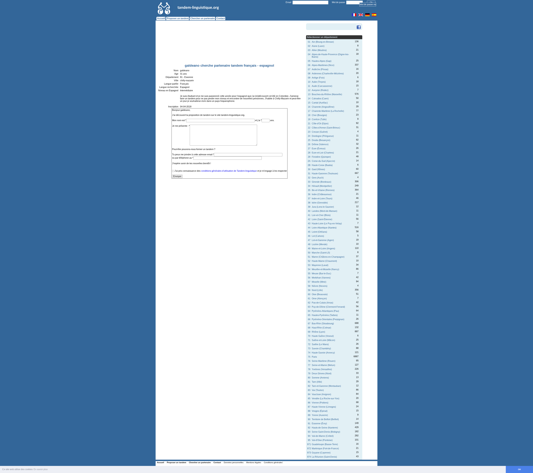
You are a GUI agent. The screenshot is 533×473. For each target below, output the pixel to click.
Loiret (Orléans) (319, 232)
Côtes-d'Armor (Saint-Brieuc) (326, 128)
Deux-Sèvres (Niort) (321, 373)
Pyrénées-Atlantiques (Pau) (325, 311)
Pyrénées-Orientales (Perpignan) (328, 319)
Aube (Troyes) (319, 82)
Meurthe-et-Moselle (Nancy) (325, 269)
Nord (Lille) (317, 290)
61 (309, 298)
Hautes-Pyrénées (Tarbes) (325, 315)
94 (309, 436)
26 (309, 144)
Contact (221, 18)
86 (309, 402)
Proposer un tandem (177, 18)
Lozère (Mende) (319, 244)
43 (309, 223)
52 (309, 261)
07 (309, 69)
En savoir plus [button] (41, 469)
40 (309, 211)
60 (309, 294)
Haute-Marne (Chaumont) (324, 261)
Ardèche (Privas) (320, 69)
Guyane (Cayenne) (321, 452)
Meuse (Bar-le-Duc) (321, 273)
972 (309, 448)
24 (309, 136)
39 (309, 207)
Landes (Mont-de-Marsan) (324, 211)
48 (309, 244)
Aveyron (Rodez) (320, 90)
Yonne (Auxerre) (320, 415)
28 (309, 153)
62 (309, 302)
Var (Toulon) (318, 390)
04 (309, 54)
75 (309, 357)
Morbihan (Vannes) (321, 277)
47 (309, 240)
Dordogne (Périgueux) (323, 136)
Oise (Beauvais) (320, 294)
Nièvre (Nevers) (319, 286)
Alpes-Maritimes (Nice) (323, 65)
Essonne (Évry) (319, 423)
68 (309, 327)
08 (309, 73)
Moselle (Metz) (319, 282)
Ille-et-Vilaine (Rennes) (323, 190)
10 (309, 82)
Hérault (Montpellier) (322, 186)
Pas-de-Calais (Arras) (322, 302)
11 (309, 86)
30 (309, 169)
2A (309, 161)
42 (309, 219)
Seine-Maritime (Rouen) (323, 361)
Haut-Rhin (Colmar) (321, 327)
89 (309, 415)
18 (309, 115)
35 (309, 190)
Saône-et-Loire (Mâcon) (323, 340)
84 (309, 394)
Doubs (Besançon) (321, 140)
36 (309, 194)
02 (309, 46)
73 (309, 348)
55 (309, 273)
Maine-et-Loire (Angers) (323, 248)
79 (309, 373)
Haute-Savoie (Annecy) (323, 352)
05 (309, 61)
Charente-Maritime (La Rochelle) (328, 111)
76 (309, 361)
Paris (314, 357)
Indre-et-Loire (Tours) (322, 198)
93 (309, 432)
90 (309, 419)
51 (309, 257)
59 (309, 290)
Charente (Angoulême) (323, 107)
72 (309, 344)
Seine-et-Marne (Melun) (323, 365)
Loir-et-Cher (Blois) (321, 215)
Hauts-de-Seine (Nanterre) (325, 427)
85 (309, 398)
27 (309, 148)
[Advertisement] (230, 42)
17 (309, 111)
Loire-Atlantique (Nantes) (324, 228)
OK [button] (519, 469)
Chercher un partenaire (202, 18)
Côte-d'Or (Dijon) (320, 123)
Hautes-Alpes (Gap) (321, 61)
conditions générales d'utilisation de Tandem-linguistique (229, 171)
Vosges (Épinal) (319, 411)
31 (309, 173)
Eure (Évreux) (318, 148)
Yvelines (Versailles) (322, 369)
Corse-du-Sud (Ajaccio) (323, 161)
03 (309, 50)
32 (309, 178)
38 (309, 203)
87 (309, 407)
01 (309, 42)
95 (309, 440)
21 (309, 123)
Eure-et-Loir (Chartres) (323, 153)
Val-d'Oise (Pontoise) (322, 440)
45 (309, 232)
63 (309, 307)
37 (309, 198)
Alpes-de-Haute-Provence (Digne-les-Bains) (330, 55)
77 (309, 365)
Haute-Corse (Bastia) (322, 165)
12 (309, 90)
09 (309, 78)
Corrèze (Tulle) (319, 119)
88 (309, 411)
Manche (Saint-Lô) (321, 252)
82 (309, 386)
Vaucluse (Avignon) (321, 394)
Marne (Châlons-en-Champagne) (328, 257)
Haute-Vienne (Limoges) (324, 407)
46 (309, 236)
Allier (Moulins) (319, 50)
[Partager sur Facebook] (358, 24)
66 (309, 319)
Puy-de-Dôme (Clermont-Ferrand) (328, 307)
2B (309, 165)
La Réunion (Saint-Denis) (324, 457)
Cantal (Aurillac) (320, 103)
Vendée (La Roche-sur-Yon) (325, 398)
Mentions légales (253, 462)
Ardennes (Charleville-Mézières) (328, 73)
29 (309, 157)
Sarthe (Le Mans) (320, 344)
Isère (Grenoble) (320, 203)
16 (309, 107)
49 (309, 248)
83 (309, 390)
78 (309, 369)
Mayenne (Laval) (320, 265)
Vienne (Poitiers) (320, 402)
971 (309, 444)
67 (309, 323)
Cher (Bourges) (319, 115)
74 (309, 352)
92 (309, 427)
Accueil (161, 18)
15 (309, 103)
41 (309, 215)
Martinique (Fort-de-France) (325, 448)
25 (309, 140)
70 (309, 336)
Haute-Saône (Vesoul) (323, 336)
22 (309, 128)
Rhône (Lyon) (318, 332)
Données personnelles (233, 462)
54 (309, 269)
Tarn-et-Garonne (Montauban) (326, 386)
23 (309, 132)
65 (309, 315)
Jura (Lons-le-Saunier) (323, 207)
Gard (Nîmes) (318, 169)
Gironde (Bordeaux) (321, 182)
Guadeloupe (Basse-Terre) (325, 444)
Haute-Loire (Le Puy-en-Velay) (327, 223)
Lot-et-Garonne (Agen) (323, 240)
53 (309, 265)
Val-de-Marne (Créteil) (323, 436)
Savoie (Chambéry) (321, 348)
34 (309, 186)
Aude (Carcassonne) (322, 86)
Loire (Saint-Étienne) (322, 219)
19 (309, 119)
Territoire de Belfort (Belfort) (325, 419)
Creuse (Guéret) (320, 132)
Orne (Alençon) (319, 298)
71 (309, 340)
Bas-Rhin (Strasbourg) (323, 323)
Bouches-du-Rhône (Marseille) (327, 94)
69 (309, 332)
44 (309, 228)
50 (309, 252)
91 (309, 423)
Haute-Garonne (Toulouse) (325, 173)
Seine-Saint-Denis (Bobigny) (326, 432)
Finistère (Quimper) (321, 157)
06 (309, 65)
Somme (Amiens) (320, 377)
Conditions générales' (273, 462)
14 (309, 98)
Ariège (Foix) (318, 78)
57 (309, 282)
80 (309, 377)
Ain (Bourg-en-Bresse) (323, 42)
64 (309, 311)
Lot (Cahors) (318, 236)
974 (309, 457)
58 (309, 286)
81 (309, 382)
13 (309, 94)
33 (309, 182)
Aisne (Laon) (318, 46)
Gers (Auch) (318, 178)
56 (309, 277)
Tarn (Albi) (317, 382)
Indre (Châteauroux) (321, 194)
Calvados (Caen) (320, 98)
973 (309, 452)
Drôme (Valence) (320, 144)
